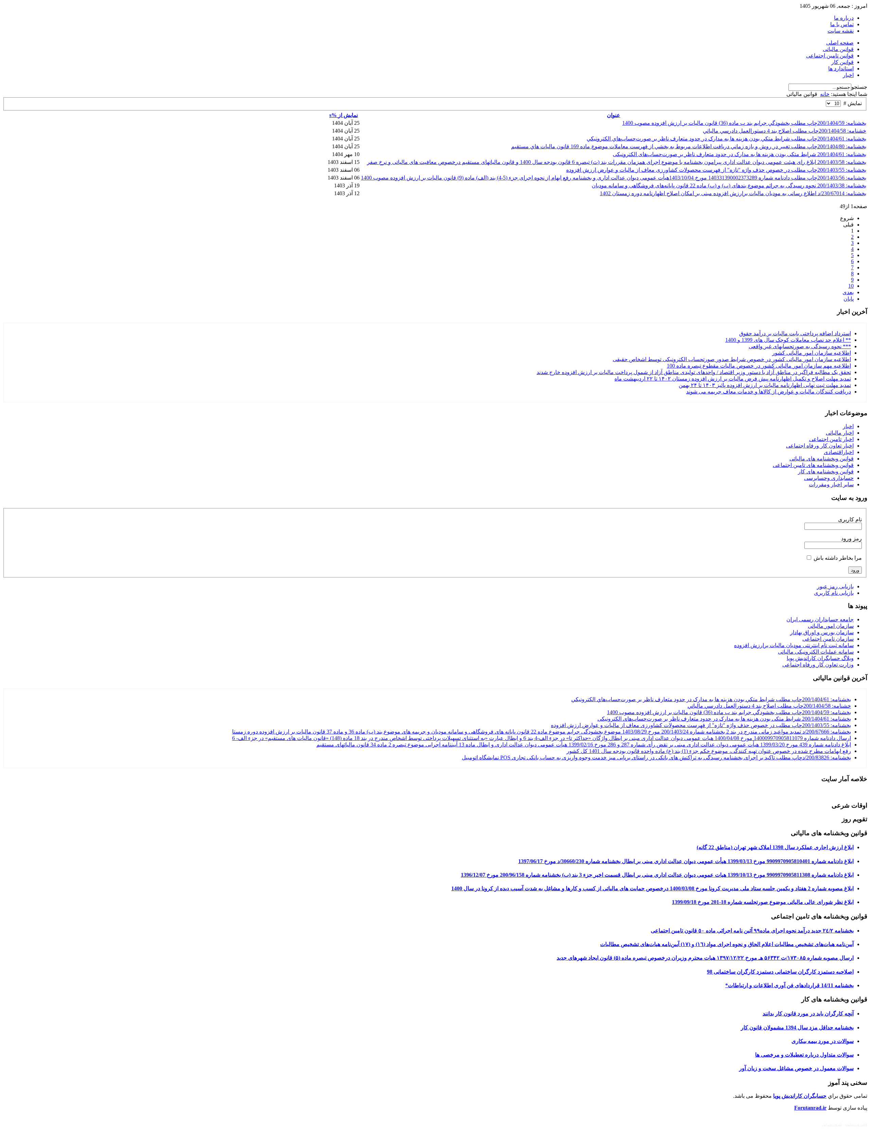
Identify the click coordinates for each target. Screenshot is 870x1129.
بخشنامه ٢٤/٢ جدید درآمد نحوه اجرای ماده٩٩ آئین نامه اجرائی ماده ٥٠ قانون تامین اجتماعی (752, 930)
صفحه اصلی (840, 43)
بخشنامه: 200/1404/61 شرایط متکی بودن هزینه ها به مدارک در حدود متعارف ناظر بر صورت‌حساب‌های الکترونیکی (739, 154)
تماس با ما (842, 24)
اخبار (848, 75)
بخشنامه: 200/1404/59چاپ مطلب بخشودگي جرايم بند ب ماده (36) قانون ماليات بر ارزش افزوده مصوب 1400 (744, 123)
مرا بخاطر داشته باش (838, 558)
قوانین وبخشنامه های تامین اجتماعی (813, 465)
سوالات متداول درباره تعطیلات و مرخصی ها (804, 1055)
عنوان (613, 115)
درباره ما (844, 18)
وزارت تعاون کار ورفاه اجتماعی (818, 665)
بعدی (848, 292)
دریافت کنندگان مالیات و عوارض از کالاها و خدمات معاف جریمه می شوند (768, 391)
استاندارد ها (841, 68)
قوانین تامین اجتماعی (830, 55)
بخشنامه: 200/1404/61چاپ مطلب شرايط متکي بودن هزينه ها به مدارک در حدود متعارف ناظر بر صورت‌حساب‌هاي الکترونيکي (726, 138)
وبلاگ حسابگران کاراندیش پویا (820, 658)
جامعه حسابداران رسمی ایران (820, 619)
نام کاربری (850, 519)
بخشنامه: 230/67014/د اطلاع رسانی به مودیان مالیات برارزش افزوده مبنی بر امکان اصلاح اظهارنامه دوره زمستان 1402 (733, 193)
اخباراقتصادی (839, 452)
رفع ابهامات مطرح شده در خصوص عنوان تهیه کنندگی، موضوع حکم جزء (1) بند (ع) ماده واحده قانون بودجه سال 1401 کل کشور (709, 751)
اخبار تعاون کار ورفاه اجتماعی (820, 446)
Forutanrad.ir (810, 1108)
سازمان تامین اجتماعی (828, 639)
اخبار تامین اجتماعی (831, 439)
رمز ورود (851, 538)
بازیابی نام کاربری (834, 593)
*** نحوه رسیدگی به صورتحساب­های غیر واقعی (800, 346)
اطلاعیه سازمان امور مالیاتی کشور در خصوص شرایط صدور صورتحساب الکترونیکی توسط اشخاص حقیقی (732, 359)
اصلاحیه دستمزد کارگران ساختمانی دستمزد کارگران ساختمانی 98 (780, 972)
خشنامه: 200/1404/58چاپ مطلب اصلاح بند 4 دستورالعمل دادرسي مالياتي (784, 131)
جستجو (859, 87)
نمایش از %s (343, 115)
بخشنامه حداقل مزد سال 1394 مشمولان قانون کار (797, 1027)
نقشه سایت (841, 31)
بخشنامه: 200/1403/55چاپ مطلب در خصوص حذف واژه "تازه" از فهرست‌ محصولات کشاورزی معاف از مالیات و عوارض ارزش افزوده (716, 170)
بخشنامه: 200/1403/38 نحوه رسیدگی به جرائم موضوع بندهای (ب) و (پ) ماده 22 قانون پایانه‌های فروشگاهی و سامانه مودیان (729, 185)
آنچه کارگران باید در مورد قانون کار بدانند (808, 1013)
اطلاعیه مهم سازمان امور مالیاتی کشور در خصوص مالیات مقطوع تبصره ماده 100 (759, 366)
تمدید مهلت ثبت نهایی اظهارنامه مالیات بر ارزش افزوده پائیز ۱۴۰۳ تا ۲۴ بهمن (765, 385)
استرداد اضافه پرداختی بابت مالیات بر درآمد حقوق (795, 333)
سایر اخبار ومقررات (831, 484)
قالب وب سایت (856, 1124)
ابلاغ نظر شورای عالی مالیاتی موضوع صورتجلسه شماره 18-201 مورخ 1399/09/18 (763, 902)
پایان (848, 299)
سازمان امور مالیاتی (831, 626)
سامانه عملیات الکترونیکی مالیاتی (816, 652)
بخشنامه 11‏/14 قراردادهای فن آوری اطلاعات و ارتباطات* (789, 985)
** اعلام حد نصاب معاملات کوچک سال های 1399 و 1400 (788, 340)
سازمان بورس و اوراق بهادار (822, 632)
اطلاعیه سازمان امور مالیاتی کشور (811, 353)
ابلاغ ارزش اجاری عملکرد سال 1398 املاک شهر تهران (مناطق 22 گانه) (775, 847)
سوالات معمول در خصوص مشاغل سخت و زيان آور (796, 1068)
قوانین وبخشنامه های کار (826, 471)
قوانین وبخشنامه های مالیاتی (821, 458)
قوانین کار (842, 62)
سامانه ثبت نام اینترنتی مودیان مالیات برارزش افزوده (794, 645)
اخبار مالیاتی (840, 433)
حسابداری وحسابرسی (829, 478)
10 (851, 286)
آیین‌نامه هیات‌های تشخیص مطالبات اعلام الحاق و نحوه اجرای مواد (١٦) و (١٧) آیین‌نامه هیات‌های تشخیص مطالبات (727, 944)
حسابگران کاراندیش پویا (799, 1096)
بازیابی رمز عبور (835, 586)
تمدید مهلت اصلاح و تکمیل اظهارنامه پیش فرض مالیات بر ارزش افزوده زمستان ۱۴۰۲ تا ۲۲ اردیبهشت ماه (732, 379)
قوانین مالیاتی (838, 49)
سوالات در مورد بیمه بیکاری (822, 1041)
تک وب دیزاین (832, 1124)
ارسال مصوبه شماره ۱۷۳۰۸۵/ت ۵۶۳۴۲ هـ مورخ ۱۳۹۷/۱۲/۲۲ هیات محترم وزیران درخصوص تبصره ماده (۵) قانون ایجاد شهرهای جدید (705, 958)
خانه (825, 94)
